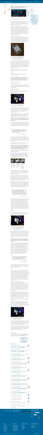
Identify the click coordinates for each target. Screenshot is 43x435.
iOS (33, 19)
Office (15, 295)
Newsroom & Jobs (5, 430)
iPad (34, 19)
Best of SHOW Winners (33, 427)
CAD (35, 17)
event (36, 18)
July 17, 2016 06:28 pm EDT (18, 353)
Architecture (22, 341)
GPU (37, 18)
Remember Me (6, 7)
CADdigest (14, 378)
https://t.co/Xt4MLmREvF (22, 347)
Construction (35, 18)
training (33, 23)
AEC (31, 15)
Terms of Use (23, 426)
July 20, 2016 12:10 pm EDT (17, 378)
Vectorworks (14, 361)
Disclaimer (23, 428)
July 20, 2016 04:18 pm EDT (18, 386)
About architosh (5, 425)
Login (38, 0)
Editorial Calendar (5, 427)
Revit (37, 22)
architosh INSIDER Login (15, 425)
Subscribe (36, 0)
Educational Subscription (15, 428)
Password (5, 6)
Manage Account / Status (15, 429)
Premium (32, 22)
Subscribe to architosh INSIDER (16, 426)
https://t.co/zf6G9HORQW (17, 380)
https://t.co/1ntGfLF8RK (17, 372)
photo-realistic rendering (34, 21)
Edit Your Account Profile (15, 430)
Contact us (5, 431)
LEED (21, 271)
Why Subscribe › (28, 410)
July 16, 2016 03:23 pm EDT (17, 349)
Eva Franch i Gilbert (26, 341)
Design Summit (24, 37)
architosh (13, 349)
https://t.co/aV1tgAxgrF (13, 346)
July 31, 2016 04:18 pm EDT (17, 401)
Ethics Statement (23, 427)
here (21, 31)
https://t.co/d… (23, 376)
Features (13, 4)
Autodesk (31, 17)
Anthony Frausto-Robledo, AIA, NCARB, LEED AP (15, 8)
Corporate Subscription (15, 427)
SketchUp (32, 23)
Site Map (23, 425)
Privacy (22, 429)
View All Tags (32, 13)
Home (11, 4)
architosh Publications (33, 426)
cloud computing (32, 18)
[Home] (8, 2)
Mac (35, 19)
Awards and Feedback (6, 428)
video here (19, 31)
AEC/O (34, 15)
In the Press (5, 429)
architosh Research (33, 425)
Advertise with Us (5, 426)
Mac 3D (37, 19)
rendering (35, 22)
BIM (33, 17)
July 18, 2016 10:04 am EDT (18, 361)
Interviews (15, 4)
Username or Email (5, 5)
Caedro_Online (14, 353)
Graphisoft (31, 19)
